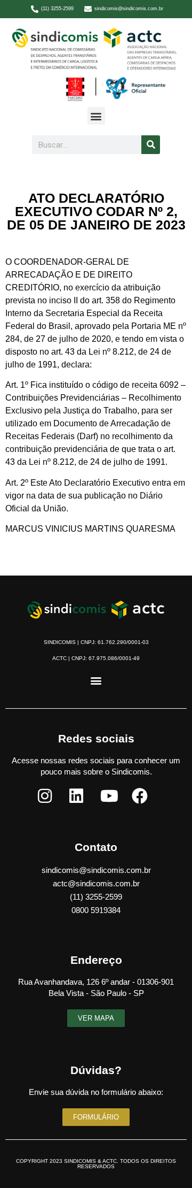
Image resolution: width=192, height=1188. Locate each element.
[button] (96, 116)
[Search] (150, 144)
